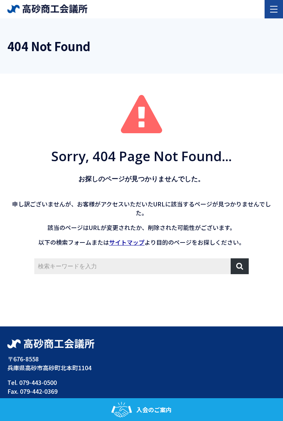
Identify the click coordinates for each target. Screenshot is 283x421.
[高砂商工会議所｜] (47, 8)
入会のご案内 (154, 409)
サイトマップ (126, 242)
